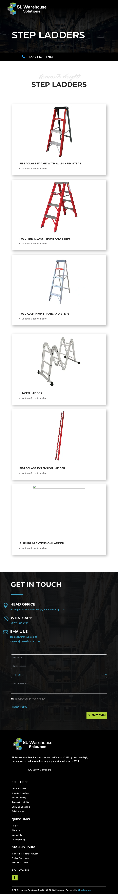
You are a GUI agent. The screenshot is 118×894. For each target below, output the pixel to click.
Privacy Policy (19, 706)
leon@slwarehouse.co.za (23, 637)
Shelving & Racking (21, 807)
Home (15, 826)
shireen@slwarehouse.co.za (25, 641)
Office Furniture (19, 788)
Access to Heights (20, 802)
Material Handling (20, 793)
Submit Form (97, 715)
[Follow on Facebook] (15, 877)
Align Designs (84, 890)
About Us (16, 830)
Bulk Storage (18, 811)
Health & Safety (19, 797)
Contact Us (17, 835)
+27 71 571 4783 (19, 623)
